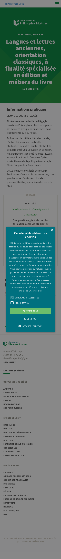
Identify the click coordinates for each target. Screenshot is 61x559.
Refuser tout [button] (31, 319)
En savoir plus (35, 291)
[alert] (30, 279)
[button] (30, 279)
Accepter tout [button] (30, 311)
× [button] (52, 230)
